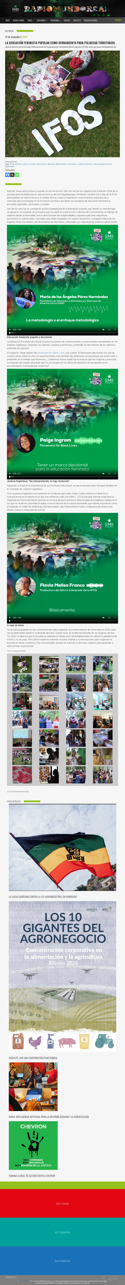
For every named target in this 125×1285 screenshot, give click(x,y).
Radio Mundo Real (24, 1281)
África (12, 164)
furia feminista (62, 1260)
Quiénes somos (18, 20)
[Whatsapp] (17, 175)
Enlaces (67, 20)
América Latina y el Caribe (25, 164)
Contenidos (41, 20)
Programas (55, 20)
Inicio (8, 20)
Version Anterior (90, 20)
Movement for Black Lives (51, 352)
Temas (29, 20)
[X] (12, 175)
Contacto (77, 20)
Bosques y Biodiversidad (57, 164)
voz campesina (62, 1232)
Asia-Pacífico (42, 164)
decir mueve (62, 1203)
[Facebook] (7, 175)
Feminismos (72, 164)
